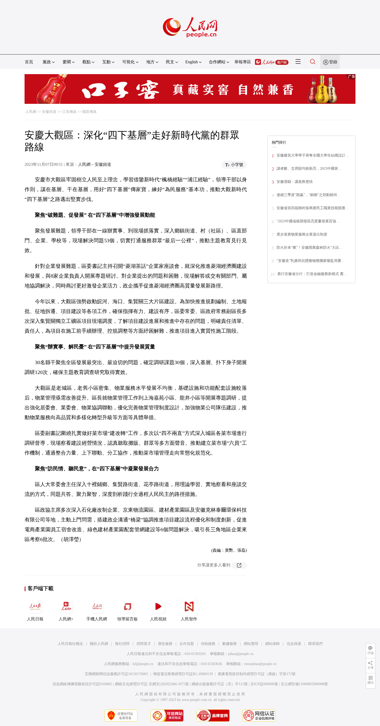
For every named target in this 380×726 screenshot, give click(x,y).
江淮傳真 (69, 112)
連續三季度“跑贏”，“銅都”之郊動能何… (309, 195)
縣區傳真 (89, 112)
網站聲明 (251, 644)
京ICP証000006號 (264, 684)
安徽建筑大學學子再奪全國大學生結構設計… (313, 155)
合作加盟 (186, 644)
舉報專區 (242, 62)
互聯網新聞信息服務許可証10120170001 (116, 674)
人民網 (30, 112)
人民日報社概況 (70, 644)
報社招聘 (122, 644)
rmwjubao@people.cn (260, 664)
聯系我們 (315, 644)
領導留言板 (127, 619)
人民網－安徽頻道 (94, 164)
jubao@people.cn (240, 654)
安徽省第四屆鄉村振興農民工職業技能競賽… (313, 208)
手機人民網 (96, 619)
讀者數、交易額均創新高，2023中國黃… (309, 168)
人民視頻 (158, 619)
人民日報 (35, 619)
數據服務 (229, 644)
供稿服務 (208, 644)
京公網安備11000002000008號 (304, 684)
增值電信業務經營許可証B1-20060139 (183, 674)
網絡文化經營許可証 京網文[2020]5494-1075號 (152, 684)
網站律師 (272, 644)
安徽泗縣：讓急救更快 (295, 182)
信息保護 (294, 644)
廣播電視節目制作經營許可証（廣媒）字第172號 (256, 674)
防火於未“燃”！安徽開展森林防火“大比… (310, 247)
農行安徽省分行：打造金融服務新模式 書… (312, 274)
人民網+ (66, 619)
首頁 (29, 62)
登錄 (333, 62)
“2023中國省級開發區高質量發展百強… (308, 221)
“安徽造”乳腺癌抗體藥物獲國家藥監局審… (311, 261)
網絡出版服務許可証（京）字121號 (220, 684)
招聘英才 (143, 644)
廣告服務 (165, 644)
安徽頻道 (49, 112)
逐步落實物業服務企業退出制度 (302, 234)
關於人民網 (99, 644)
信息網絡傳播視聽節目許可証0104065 (82, 684)
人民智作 (189, 619)
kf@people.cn (143, 664)
